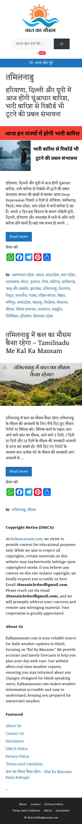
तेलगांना (64, 288)
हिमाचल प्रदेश (43, 316)
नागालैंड (21, 295)
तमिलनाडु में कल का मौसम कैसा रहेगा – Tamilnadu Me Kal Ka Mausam (38, 343)
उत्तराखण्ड (12, 282)
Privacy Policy (17, 756)
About (23, 804)
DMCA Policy (17, 749)
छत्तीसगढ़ (68, 282)
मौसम (10, 309)
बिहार (61, 295)
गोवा (45, 282)
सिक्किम (12, 316)
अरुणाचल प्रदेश (23, 275)
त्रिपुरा (10, 295)
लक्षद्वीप (56, 309)
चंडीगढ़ (55, 282)
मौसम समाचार (26, 309)
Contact (36, 804)
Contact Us (15, 733)
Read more (19, 236)
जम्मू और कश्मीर (17, 288)
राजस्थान (44, 309)
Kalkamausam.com (26, 539)
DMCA (48, 810)
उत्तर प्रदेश (68, 275)
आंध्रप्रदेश (52, 275)
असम (39, 275)
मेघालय (62, 302)
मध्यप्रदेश (24, 302)
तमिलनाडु (50, 288)
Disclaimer (15, 741)
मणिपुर (10, 302)
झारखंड (35, 288)
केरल (24, 282)
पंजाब (32, 295)
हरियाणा (25, 316)
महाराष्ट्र (37, 302)
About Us (13, 726)
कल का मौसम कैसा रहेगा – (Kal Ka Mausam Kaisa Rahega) (39, 774)
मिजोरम (49, 302)
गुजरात (35, 282)
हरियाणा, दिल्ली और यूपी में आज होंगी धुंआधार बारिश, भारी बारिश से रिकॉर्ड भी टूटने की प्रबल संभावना (38, 102)
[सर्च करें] (61, 44)
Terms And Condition (24, 764)
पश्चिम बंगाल (46, 295)
